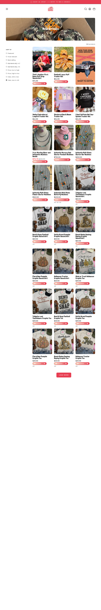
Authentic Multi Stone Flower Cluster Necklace (42, 193)
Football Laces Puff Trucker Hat (61, 75)
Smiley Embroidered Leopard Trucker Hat (40, 115)
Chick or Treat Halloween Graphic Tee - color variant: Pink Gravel (77, 286)
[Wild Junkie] (50, 9)
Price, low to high (13, 70)
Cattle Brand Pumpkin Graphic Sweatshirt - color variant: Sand (55, 244)
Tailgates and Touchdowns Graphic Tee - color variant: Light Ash (34, 326)
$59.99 (82, 200)
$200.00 (61, 198)
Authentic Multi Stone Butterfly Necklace (62, 193)
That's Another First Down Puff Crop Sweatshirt (40, 76)
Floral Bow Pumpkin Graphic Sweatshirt (40, 277)
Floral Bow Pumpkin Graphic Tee (40, 357)
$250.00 (82, 158)
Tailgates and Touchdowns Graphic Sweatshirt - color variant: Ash (77, 204)
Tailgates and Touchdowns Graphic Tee (42, 317)
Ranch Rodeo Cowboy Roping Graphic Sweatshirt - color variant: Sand (77, 246)
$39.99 (82, 282)
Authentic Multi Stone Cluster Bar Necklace (83, 153)
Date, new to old (13, 80)
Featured (11, 53)
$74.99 (39, 82)
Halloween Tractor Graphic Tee (82, 357)
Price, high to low (13, 73)
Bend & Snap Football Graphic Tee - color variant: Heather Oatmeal (55, 326)
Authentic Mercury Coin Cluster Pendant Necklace (63, 153)
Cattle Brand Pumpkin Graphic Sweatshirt (62, 235)
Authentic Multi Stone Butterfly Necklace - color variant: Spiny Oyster (58, 202)
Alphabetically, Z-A (14, 67)
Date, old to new (13, 77)
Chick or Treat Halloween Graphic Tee (85, 277)
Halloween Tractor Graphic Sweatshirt (61, 277)
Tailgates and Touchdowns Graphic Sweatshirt (83, 194)
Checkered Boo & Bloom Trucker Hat (62, 115)
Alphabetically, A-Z (14, 63)
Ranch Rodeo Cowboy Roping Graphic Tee (62, 357)
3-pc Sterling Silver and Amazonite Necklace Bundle (41, 154)
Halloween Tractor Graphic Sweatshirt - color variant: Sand (55, 286)
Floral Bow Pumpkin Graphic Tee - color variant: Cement (34, 366)
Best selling (11, 60)
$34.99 (60, 120)
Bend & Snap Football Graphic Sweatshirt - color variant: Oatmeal (34, 244)
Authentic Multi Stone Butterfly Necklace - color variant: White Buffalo (55, 202)
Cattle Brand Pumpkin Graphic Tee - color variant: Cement (77, 326)
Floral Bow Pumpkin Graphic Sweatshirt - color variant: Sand (34, 286)
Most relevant (12, 56)
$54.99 (60, 80)
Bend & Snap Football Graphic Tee (62, 317)
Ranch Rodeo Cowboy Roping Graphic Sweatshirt (83, 236)
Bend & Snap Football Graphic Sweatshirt (40, 235)
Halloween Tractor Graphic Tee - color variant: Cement (77, 366)
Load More (64, 375)
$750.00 (61, 158)
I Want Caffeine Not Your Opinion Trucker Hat (85, 115)
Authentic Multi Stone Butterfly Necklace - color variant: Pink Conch (60, 202)
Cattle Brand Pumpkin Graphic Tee (84, 317)
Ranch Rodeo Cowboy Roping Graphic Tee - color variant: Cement (55, 366)
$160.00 (39, 198)
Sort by (8, 49)
